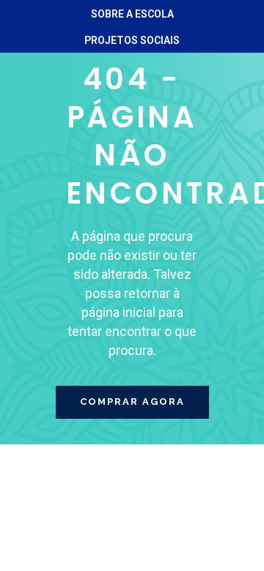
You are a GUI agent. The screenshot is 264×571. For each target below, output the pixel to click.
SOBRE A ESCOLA (132, 14)
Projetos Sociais (132, 40)
